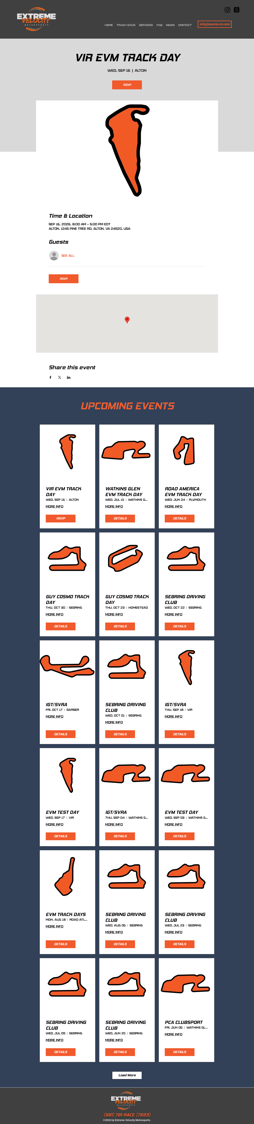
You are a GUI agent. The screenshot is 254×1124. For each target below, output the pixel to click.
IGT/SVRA (56, 704)
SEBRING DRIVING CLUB (185, 599)
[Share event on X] (59, 377)
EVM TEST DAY (62, 812)
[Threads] (236, 9)
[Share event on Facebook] (50, 377)
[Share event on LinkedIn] (68, 377)
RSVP (127, 85)
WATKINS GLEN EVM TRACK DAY (123, 491)
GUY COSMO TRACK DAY (67, 599)
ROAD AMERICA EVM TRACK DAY (183, 491)
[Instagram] (227, 9)
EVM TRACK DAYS (66, 914)
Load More (127, 1075)
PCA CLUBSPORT (183, 1022)
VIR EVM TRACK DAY (63, 491)
